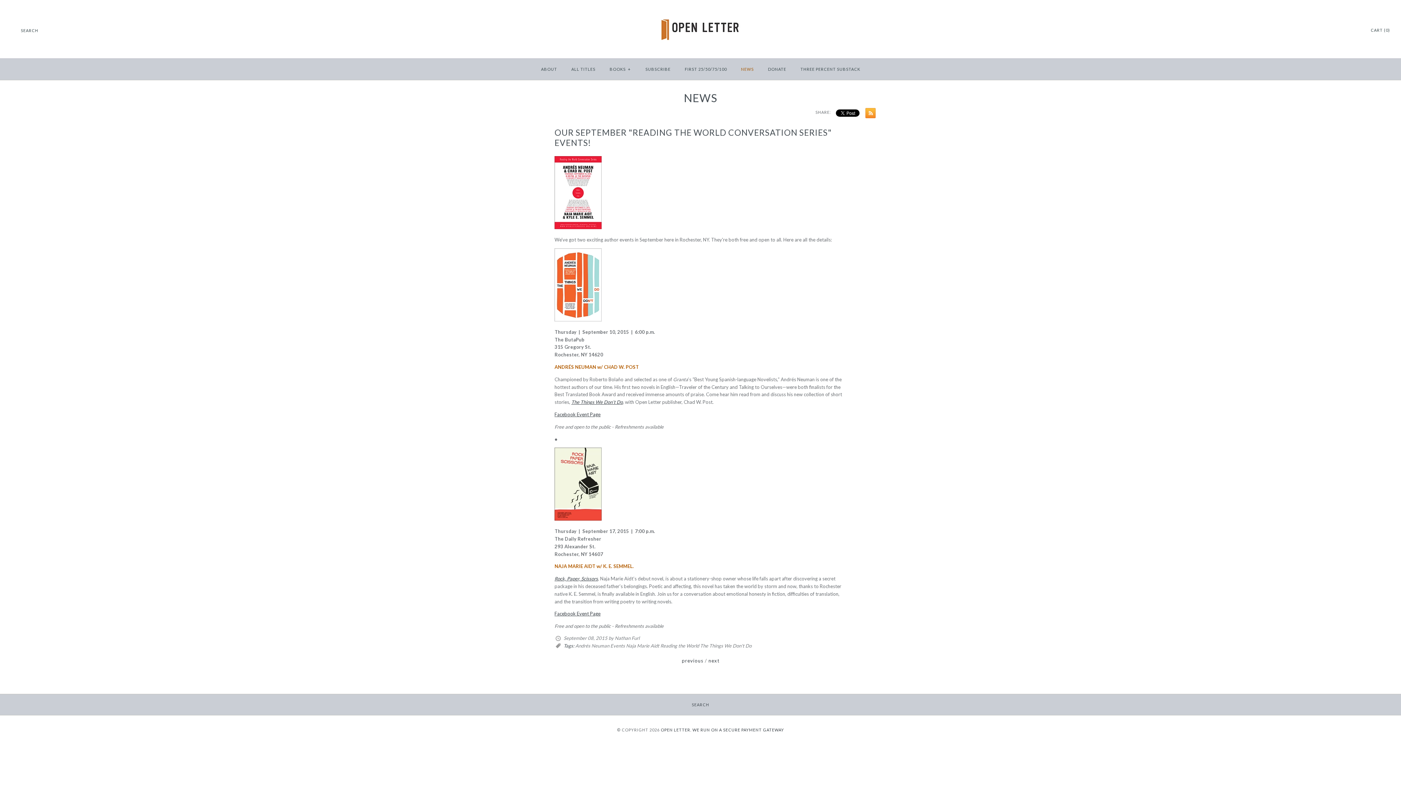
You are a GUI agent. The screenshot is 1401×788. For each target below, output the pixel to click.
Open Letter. (676, 729)
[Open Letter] (700, 11)
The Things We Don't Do (726, 646)
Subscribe (658, 69)
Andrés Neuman (592, 646)
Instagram (1346, 31)
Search (700, 704)
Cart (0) (1380, 30)
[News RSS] (869, 114)
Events (617, 646)
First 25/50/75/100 (706, 69)
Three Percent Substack (830, 69)
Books (620, 69)
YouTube (1355, 31)
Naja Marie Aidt (642, 646)
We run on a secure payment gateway (738, 729)
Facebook (1336, 31)
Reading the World (679, 646)
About (549, 69)
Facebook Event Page (578, 414)
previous (692, 661)
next (714, 661)
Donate (777, 69)
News (747, 69)
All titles (583, 69)
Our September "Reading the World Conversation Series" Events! (693, 137)
